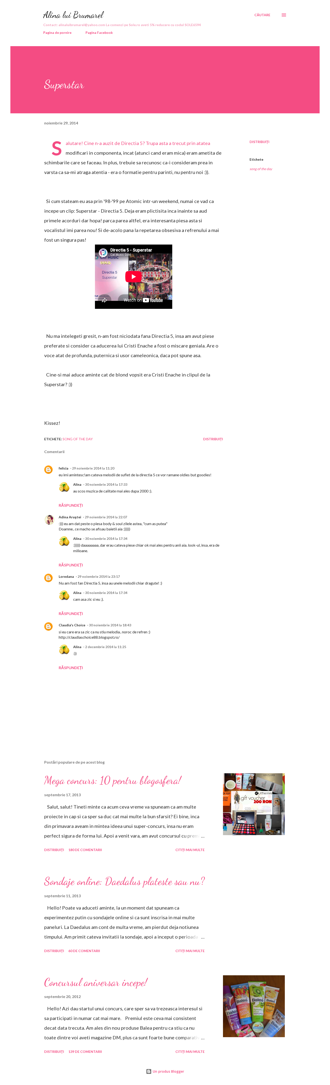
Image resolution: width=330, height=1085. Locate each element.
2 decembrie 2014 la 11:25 (105, 647)
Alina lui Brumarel (73, 15)
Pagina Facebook (99, 32)
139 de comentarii (85, 1051)
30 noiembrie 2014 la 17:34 (106, 538)
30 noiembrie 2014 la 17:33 (106, 484)
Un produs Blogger (168, 1071)
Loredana (66, 576)
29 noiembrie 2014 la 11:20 (93, 468)
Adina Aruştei (70, 517)
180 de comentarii (85, 850)
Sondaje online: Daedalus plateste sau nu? (124, 881)
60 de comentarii (84, 951)
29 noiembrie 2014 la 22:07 (106, 517)
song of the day (261, 169)
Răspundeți (71, 505)
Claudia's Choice (72, 625)
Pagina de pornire (57, 32)
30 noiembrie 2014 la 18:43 (110, 625)
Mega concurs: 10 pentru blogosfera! (112, 780)
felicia (63, 468)
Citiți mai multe (190, 850)
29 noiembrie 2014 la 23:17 (99, 576)
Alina (77, 484)
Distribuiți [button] (259, 142)
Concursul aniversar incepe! (95, 982)
